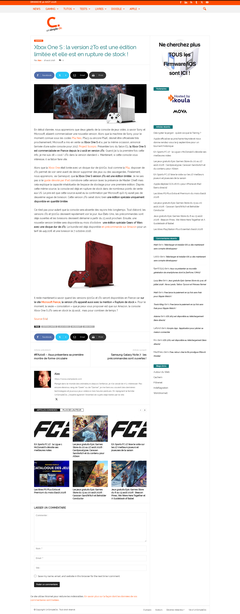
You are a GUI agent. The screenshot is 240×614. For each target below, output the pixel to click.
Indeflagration (161, 387)
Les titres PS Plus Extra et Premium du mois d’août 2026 (180, 195)
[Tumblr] (196, 2)
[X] (202, 2)
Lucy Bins (158, 280)
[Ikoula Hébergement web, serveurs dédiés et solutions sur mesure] (180, 98)
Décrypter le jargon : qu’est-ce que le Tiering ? (177, 133)
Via (45, 319)
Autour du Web (162, 372)
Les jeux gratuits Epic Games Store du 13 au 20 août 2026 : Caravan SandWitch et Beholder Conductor (178, 207)
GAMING (38, 41)
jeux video (64, 327)
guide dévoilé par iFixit (57, 180)
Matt (156, 245)
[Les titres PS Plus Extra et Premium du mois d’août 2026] (51, 474)
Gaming (50, 9)
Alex (39, 60)
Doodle (116, 9)
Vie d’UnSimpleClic (197, 610)
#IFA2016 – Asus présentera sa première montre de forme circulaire (58, 356)
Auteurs (158, 610)
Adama (157, 316)
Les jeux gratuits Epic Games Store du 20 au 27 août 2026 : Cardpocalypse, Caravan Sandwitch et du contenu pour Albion (88, 450)
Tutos (67, 9)
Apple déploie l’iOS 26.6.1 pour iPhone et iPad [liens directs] (177, 186)
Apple (133, 9)
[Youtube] (207, 2)
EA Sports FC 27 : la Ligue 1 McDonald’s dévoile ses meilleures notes (48, 447)
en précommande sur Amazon (119, 226)
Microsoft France (50, 302)
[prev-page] (140, 410)
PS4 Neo (77, 138)
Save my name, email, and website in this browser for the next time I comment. (79, 576)
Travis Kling (159, 304)
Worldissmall (161, 393)
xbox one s (88, 327)
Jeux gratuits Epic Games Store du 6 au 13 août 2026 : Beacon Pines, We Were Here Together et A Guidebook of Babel (179, 220)
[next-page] (145, 410)
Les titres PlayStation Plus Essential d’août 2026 (178, 229)
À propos (147, 610)
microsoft (76, 327)
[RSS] (191, 2)
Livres (99, 9)
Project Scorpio (87, 146)
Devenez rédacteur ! (175, 610)
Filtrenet (158, 382)
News (36, 9)
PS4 (127, 167)
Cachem (158, 377)
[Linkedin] (186, 2)
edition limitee (49, 327)
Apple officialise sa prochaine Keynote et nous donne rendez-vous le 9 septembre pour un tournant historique (177, 142)
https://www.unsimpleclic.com (68, 379)
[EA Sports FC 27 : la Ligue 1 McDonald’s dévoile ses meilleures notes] (51, 428)
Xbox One (54, 167)
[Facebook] (181, 2)
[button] (204, 9)
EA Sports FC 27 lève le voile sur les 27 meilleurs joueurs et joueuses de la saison (128, 447)
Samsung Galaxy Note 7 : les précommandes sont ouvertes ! (127, 356)
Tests (83, 9)
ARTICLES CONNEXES (47, 410)
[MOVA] (180, 111)
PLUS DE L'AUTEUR (72, 410)
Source (38, 319)
